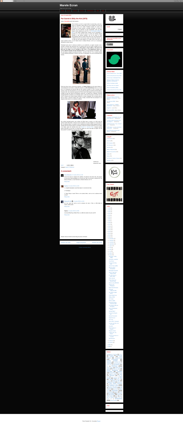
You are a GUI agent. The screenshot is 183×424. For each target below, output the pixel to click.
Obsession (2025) (110, 110)
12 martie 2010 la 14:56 (78, 201)
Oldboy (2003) (112, 297)
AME (98, 10)
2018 (109, 222)
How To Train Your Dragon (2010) (113, 273)
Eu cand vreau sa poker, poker (112, 276)
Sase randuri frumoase (115, 383)
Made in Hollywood (70, 167)
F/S (107, 366)
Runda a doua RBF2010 (114, 282)
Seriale (108, 153)
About (68, 10)
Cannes (112, 356)
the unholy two (68, 174)
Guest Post (112, 372)
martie (110, 254)
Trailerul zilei (113, 385)
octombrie (111, 242)
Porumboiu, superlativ (113, 259)
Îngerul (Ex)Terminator (113, 287)
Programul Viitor (111, 382)
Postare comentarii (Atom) (85, 247)
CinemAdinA (114, 359)
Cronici (75, 10)
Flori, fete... (111, 319)
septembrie (111, 244)
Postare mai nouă (65, 242)
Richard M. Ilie (67, 201)
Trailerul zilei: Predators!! (112, 285)
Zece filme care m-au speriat (113, 85)
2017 (109, 224)
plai (116, 396)
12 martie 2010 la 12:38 (77, 174)
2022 (109, 215)
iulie (110, 247)
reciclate (119, 397)
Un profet (111, 326)
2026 (109, 208)
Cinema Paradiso (112, 360)
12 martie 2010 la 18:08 (73, 210)
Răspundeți (66, 181)
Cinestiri (108, 140)
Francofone (109, 371)
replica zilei (109, 398)
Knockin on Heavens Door (87, 127)
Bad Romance (112, 338)
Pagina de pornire (81, 242)
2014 (109, 229)
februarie (111, 340)
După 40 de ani (112, 317)
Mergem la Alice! (112, 330)
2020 (109, 218)
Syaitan (66, 185)
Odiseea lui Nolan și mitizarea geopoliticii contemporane (113, 80)
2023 (109, 213)
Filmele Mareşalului (112, 370)
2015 (109, 227)
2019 (109, 220)
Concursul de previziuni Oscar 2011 (114, 89)
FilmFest (114, 366)
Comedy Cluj (117, 361)
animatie (115, 390)
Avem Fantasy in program (112, 328)
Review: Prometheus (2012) (112, 87)
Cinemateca (109, 361)
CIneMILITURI (119, 355)
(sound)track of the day (112, 354)
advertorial (116, 389)
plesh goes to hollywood (114, 397)
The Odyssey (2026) (111, 101)
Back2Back (111, 355)
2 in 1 (120, 354)
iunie (110, 249)
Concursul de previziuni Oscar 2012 (114, 75)
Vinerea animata (113, 387)
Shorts (108, 156)
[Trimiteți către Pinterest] (73, 165)
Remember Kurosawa (113, 270)
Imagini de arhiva (113, 374)
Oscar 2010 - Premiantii (114, 321)
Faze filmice (111, 261)
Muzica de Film (118, 378)
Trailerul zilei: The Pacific (112, 333)
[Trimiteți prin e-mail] (67, 165)
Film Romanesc (110, 145)
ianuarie (111, 342)
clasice (116, 392)
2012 (109, 233)
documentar (112, 394)
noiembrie (111, 240)
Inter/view (109, 147)
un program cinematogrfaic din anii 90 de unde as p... (114, 118)
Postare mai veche (97, 242)
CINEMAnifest (90, 10)
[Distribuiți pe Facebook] (71, 165)
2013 (109, 231)
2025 (109, 209)
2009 (109, 344)
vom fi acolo (114, 400)
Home (62, 10)
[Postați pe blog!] (68, 165)
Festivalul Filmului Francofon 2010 (112, 303)
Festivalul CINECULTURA (112, 290)
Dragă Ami (109, 107)
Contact (82, 10)
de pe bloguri (119, 393)
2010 (109, 237)
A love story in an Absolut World (112, 280)
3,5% (103, 10)
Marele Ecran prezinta (111, 151)
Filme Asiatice (110, 367)
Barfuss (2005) (112, 300)
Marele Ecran (68, 5)
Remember (120, 382)
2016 (109, 226)
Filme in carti (116, 368)
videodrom (109, 160)
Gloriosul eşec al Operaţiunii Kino (113, 77)
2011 (109, 235)
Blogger (98, 421)
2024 (109, 211)
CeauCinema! (109, 138)
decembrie (111, 238)
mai (110, 251)
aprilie (110, 253)
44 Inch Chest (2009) (113, 265)
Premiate (108, 380)
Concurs (109, 363)
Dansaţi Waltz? (112, 311)
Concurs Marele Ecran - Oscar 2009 (114, 73)
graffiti (119, 394)
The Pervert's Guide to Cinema (113, 158)
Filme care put (112, 278)
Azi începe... (111, 298)
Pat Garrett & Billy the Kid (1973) (113, 306)
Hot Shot (120, 372)
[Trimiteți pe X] (70, 165)
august (110, 245)
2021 (109, 217)
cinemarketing (109, 392)
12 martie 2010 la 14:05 (73, 185)
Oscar (118, 379)
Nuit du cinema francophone (112, 268)
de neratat (111, 393)
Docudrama (117, 364)
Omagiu (112, 379)
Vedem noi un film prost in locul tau (114, 386)
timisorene (118, 398)
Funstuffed (119, 371)
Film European (110, 143)
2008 (109, 346)
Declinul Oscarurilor (113, 315)
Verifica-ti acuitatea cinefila (112, 83)
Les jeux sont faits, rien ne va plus (114, 324)
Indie (121, 374)
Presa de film (116, 380)
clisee (121, 392)
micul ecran (110, 396)
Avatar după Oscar (113, 295)
